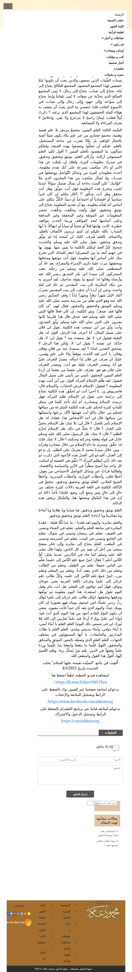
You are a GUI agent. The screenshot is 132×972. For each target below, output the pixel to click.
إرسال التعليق (80, 794)
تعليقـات (119, 68)
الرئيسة (119, 14)
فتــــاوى (118, 44)
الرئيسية (65, 905)
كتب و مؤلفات (115, 57)
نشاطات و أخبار (114, 38)
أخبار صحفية (116, 63)
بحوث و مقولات (114, 74)
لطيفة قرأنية (116, 32)
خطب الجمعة (115, 20)
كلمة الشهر (117, 26)
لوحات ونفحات (115, 50)
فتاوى (42, 930)
